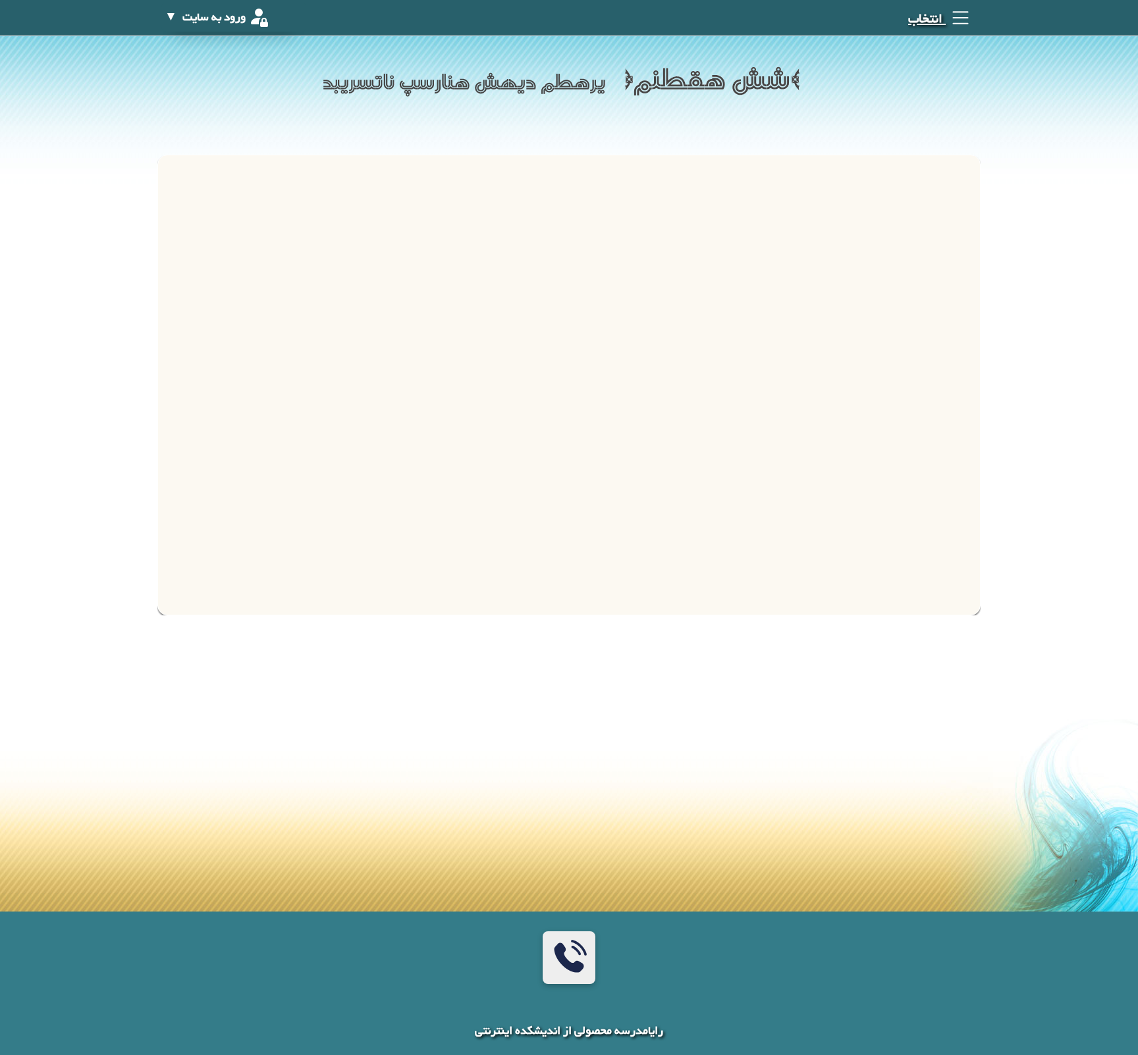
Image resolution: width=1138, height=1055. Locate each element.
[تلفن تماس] (569, 957)
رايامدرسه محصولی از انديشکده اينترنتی (569, 1031)
